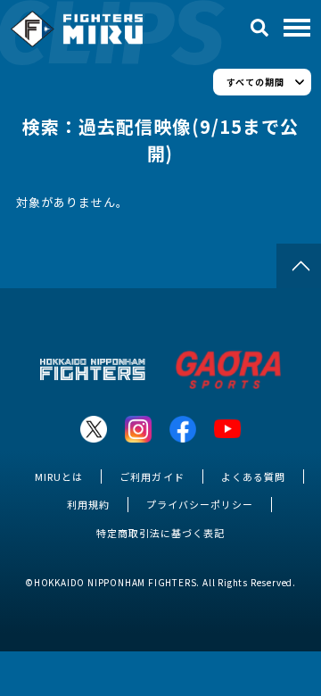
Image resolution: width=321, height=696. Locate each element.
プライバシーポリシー (199, 504)
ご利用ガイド (151, 476)
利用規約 (88, 504)
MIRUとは (59, 476)
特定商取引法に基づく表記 (160, 533)
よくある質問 (253, 476)
